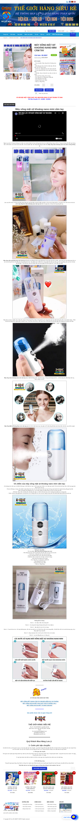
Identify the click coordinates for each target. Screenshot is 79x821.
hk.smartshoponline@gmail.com (39, 731)
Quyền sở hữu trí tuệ (52, 808)
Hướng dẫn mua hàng (27, 804)
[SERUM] (66, 779)
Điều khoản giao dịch (52, 806)
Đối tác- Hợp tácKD (52, 811)
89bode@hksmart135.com (39, 734)
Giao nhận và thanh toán (28, 806)
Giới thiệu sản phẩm (9, 104)
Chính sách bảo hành (39, 808)
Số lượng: (37, 85)
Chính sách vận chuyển (40, 806)
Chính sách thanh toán (40, 804)
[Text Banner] (67, 66)
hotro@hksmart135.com (39, 732)
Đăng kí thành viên (27, 808)
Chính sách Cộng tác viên (40, 811)
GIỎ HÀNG (49, 90)
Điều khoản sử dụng (52, 804)
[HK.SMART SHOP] (11, 807)
